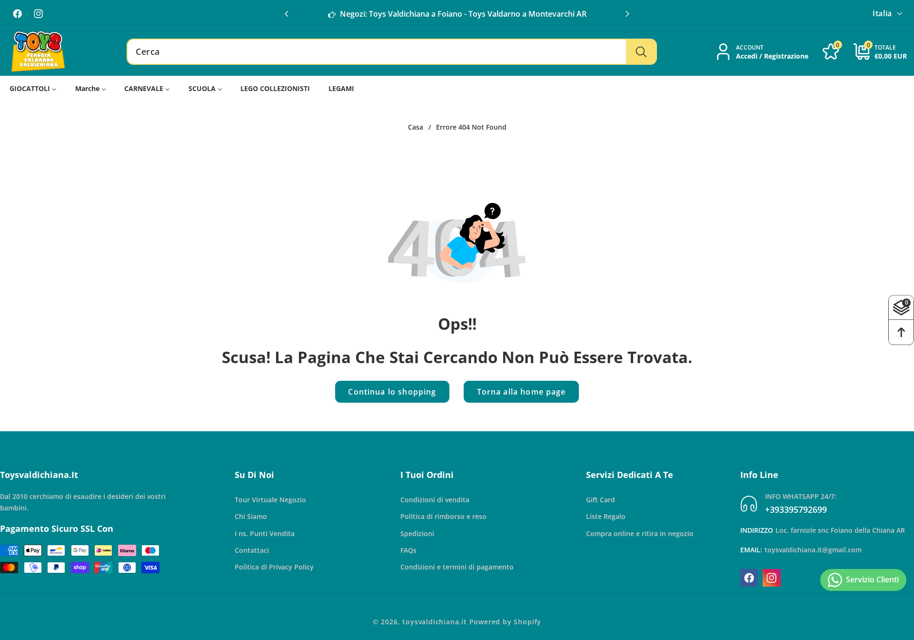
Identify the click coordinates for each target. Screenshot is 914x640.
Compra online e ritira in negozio (640, 533)
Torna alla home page (521, 391)
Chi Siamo (251, 516)
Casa (415, 127)
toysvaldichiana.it (434, 621)
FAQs (408, 550)
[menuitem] (33, 89)
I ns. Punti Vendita (265, 533)
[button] (627, 13)
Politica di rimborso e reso (443, 516)
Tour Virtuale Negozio (270, 499)
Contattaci (252, 550)
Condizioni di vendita (434, 499)
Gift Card (600, 499)
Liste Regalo (606, 516)
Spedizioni (417, 533)
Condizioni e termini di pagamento (457, 566)
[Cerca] (641, 52)
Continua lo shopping (392, 391)
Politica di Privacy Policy (274, 566)
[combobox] (392, 52)
